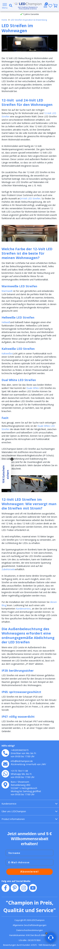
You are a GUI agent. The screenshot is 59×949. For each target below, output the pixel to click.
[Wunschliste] (50, 5)
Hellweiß (6, 322)
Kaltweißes (7, 353)
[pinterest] (15, 888)
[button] (5, 474)
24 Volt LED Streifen (30, 198)
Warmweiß (7, 290)
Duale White (32, 388)
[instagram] (24, 888)
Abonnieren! (29, 871)
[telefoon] (5, 753)
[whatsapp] (5, 773)
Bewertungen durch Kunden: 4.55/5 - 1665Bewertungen (29, 945)
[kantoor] (5, 784)
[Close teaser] (12, 459)
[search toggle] (10, 6)
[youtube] (33, 888)
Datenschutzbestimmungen (29, 930)
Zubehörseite (8, 569)
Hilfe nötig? (8, 745)
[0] (55, 5)
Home (4, 19)
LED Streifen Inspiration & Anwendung (29, 19)
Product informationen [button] (13, 819)
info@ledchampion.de (22, 761)
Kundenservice (23, 608)
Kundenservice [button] (9, 803)
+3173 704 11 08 (19, 770)
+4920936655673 (19, 750)
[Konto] (45, 5)
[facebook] (5, 888)
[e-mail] (5, 764)
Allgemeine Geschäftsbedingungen (29, 925)
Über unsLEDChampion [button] (14, 811)
